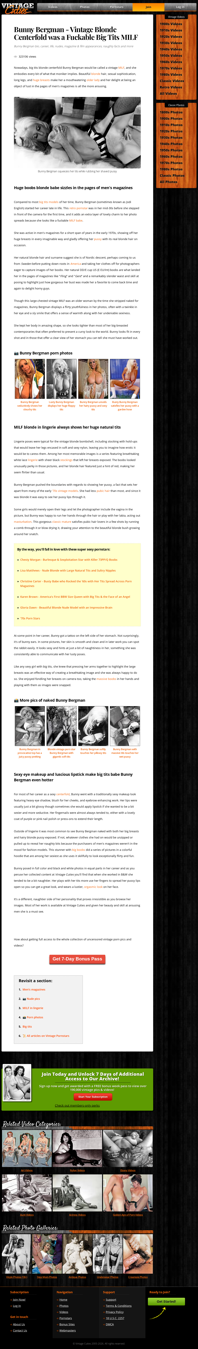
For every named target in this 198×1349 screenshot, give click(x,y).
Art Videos (27, 1170)
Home (63, 1299)
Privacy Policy (115, 1312)
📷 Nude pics (31, 999)
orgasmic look (93, 887)
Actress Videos (77, 1215)
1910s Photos (171, 124)
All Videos (168, 93)
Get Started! (166, 1301)
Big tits (27, 1026)
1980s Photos (171, 169)
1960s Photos (171, 156)
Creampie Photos (138, 1277)
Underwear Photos (107, 1277)
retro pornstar (78, 208)
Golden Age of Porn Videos (128, 1215)
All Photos (168, 181)
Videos (53, 7)
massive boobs (106, 679)
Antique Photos (77, 1277)
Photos (85, 7)
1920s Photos (171, 131)
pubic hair (103, 491)
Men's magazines (34, 989)
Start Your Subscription (93, 1096)
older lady (93, 80)
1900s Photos (171, 118)
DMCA (110, 1324)
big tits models (48, 202)
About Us (19, 1324)
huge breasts (41, 80)
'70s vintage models (65, 491)
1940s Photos (171, 143)
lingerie (33, 460)
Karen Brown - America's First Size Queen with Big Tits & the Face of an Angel (75, 597)
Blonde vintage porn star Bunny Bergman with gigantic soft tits (61, 753)
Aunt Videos (27, 1215)
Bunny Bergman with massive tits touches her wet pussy (124, 753)
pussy (98, 239)
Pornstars (116, 7)
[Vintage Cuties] (18, 13)
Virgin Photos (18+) (16, 1277)
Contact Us (20, 1330)
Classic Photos (172, 175)
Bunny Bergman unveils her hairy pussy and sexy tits (93, 405)
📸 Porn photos (33, 1017)
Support (111, 1299)
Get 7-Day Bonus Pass (77, 958)
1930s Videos (171, 42)
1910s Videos (171, 30)
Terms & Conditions (119, 1306)
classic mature (61, 522)
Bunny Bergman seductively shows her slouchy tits (29, 405)
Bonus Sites (67, 1324)
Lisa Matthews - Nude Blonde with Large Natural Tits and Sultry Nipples (68, 570)
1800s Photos (171, 112)
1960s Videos (171, 61)
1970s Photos (171, 162)
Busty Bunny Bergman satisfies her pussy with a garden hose (125, 405)
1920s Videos (171, 36)
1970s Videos (171, 68)
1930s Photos (171, 137)
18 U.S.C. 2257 (115, 1318)
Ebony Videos (128, 1170)
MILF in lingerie (33, 1008)
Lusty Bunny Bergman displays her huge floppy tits (61, 405)
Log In (180, 7)
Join (148, 7)
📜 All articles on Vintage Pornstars (46, 1036)
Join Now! (19, 1299)
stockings (66, 460)
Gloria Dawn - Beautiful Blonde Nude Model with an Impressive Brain (66, 607)
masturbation (23, 522)
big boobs (78, 850)
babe (75, 220)
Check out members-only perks (77, 1105)
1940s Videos (171, 49)
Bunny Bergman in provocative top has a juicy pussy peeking (30, 753)
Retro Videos (171, 87)
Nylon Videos (77, 1170)
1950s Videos (171, 55)
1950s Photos (171, 150)
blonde (95, 74)
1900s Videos (171, 23)
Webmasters (67, 1330)
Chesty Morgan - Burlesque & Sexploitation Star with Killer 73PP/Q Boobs (68, 559)
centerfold (63, 794)
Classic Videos (172, 80)
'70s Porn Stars (30, 618)
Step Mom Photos (47, 1277)
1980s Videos (171, 74)
